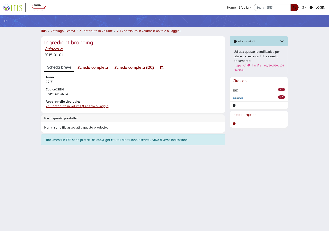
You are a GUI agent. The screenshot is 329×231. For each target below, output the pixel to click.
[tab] (162, 67)
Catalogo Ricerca (63, 31)
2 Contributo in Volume (96, 31)
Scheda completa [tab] (92, 67)
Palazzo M (54, 48)
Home (231, 7)
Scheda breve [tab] (59, 67)
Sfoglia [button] (244, 7)
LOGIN (320, 7)
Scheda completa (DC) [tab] (134, 67)
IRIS (44, 31)
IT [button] (303, 7)
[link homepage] (14, 7)
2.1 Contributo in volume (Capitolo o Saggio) (148, 31)
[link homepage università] (39, 7)
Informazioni (246, 41)
